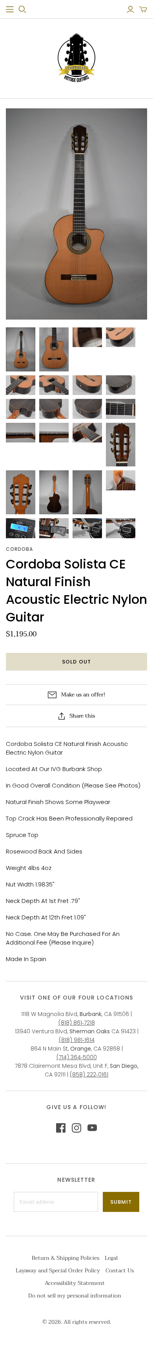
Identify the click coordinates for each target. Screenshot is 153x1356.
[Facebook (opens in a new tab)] (61, 1128)
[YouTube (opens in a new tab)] (92, 1128)
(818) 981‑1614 (77, 1040)
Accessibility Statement (75, 1283)
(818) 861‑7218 (76, 1023)
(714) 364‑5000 (76, 1057)
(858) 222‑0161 (89, 1074)
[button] (143, 9)
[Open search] (22, 9)
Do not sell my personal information (74, 1295)
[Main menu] (10, 9)
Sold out (76, 661)
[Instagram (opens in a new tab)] (76, 1128)
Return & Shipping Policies (65, 1258)
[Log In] (130, 9)
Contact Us (120, 1270)
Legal (111, 1258)
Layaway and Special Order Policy (58, 1270)
